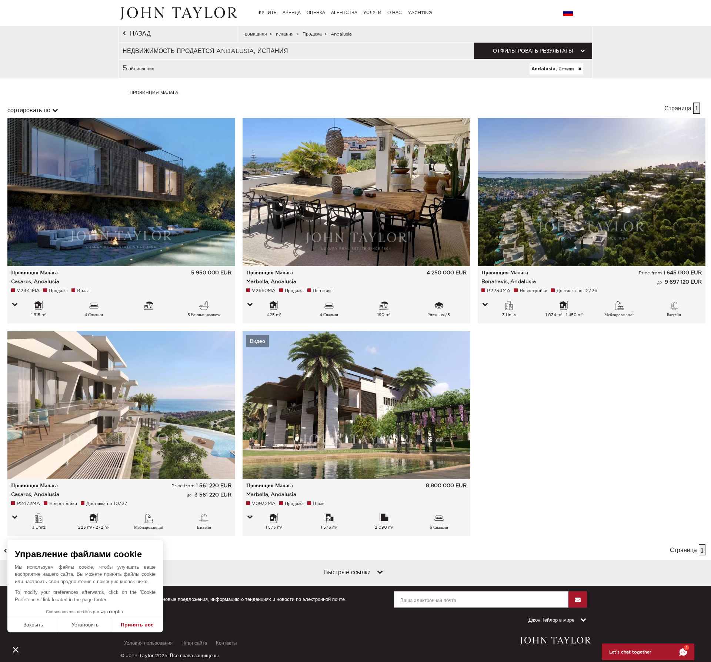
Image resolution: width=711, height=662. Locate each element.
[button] (15, 649)
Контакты (226, 643)
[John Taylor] (177, 12)
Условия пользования (148, 643)
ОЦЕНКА (316, 12)
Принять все (137, 625)
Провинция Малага (154, 92)
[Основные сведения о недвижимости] (14, 305)
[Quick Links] (380, 572)
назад (140, 33)
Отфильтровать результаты (533, 51)
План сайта (194, 643)
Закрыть (33, 625)
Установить (85, 625)
